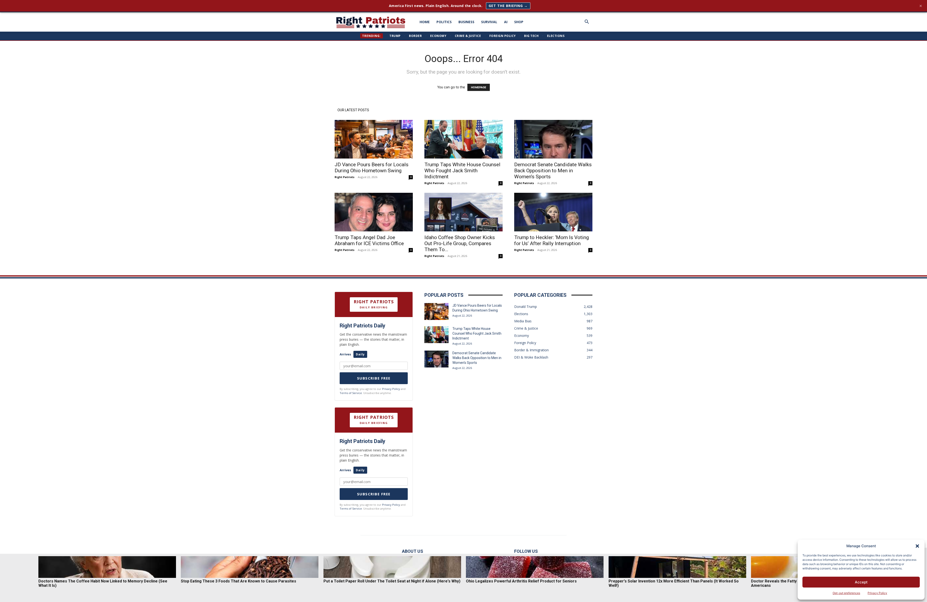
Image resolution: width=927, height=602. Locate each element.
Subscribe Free (374, 378)
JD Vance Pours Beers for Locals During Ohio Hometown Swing (371, 167)
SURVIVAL (489, 22)
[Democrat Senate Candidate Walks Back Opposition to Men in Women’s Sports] (553, 139)
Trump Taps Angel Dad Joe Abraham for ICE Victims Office (369, 240)
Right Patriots (344, 177)
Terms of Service (351, 393)
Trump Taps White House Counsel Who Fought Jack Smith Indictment (462, 171)
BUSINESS (466, 22)
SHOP (518, 22)
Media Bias (523, 321)
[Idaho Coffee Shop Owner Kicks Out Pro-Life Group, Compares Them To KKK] (463, 212)
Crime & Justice (468, 36)
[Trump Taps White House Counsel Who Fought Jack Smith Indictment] (463, 139)
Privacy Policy (877, 593)
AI (505, 22)
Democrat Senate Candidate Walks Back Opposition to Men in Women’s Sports (553, 171)
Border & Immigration (531, 350)
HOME (425, 22)
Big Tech (531, 36)
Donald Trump (525, 306)
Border (415, 36)
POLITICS (444, 22)
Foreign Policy (502, 36)
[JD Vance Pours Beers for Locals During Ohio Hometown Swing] (374, 139)
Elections (556, 36)
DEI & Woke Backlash (531, 357)
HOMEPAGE (478, 87)
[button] (917, 546)
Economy (438, 36)
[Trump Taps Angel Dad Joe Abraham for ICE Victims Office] (374, 212)
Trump (395, 36)
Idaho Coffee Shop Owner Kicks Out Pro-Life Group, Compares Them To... (459, 243)
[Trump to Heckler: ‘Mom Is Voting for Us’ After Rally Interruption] (553, 212)
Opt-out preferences (846, 593)
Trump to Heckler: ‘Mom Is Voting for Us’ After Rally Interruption (551, 240)
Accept (861, 582)
